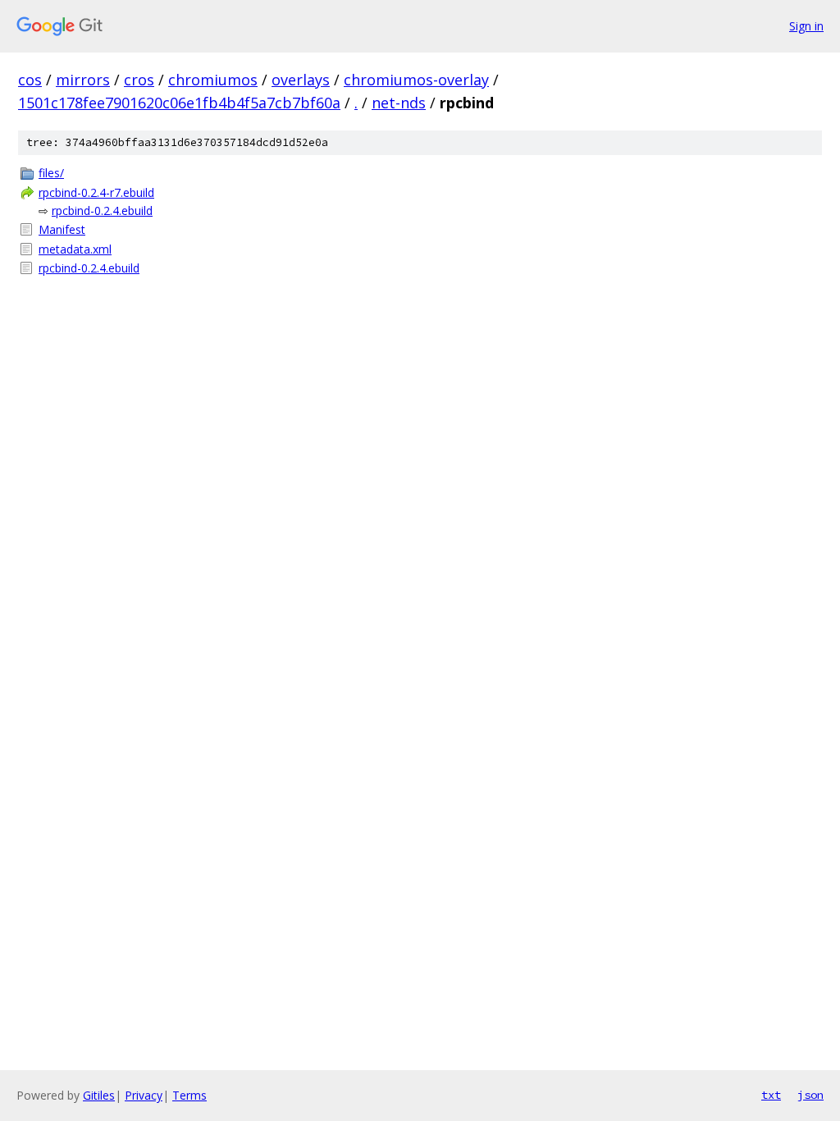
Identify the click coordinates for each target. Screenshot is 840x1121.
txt (771, 1094)
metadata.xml (75, 249)
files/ (51, 173)
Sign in (806, 26)
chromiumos (213, 79)
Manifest (62, 229)
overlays (301, 79)
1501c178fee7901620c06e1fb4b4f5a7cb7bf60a (179, 102)
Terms (189, 1095)
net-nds (399, 102)
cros (139, 79)
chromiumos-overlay (416, 79)
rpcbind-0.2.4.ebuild (102, 210)
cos (30, 79)
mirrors (83, 79)
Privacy (143, 1095)
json (810, 1094)
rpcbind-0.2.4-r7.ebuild (96, 192)
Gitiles (99, 1095)
